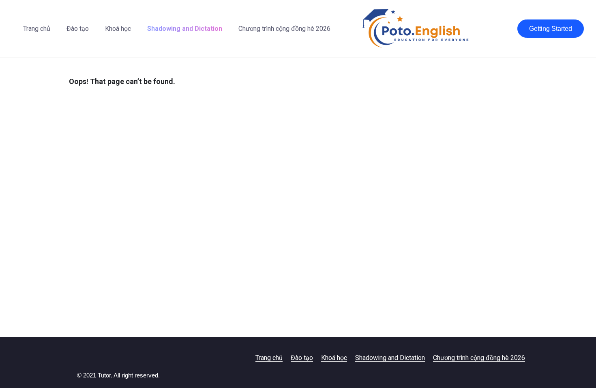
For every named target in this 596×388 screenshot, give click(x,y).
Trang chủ (36, 28)
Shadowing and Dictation (184, 28)
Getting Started (550, 28)
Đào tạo (77, 28)
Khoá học (118, 28)
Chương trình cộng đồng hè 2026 (284, 28)
